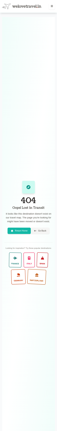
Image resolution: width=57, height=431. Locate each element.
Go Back (42, 231)
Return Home (21, 231)
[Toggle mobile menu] (52, 6)
